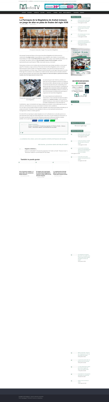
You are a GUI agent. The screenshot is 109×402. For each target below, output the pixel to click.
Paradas (82, 12)
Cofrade (55, 12)
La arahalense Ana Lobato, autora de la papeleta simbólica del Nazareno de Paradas (42, 139)
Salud (60, 12)
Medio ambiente (67, 12)
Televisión (76, 12)
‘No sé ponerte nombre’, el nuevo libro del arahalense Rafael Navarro (26, 173)
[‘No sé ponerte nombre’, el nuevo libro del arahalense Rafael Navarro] (27, 162)
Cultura (42, 12)
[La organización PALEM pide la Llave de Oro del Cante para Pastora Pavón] (61, 162)
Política (49, 12)
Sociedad (29, 12)
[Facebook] (20, 132)
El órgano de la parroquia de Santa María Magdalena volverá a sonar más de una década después (43, 173)
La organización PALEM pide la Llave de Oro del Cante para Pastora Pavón (60, 173)
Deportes (36, 12)
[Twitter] (22, 132)
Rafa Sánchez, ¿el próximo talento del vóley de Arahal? (53, 144)
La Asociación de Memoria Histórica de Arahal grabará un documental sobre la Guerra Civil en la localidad (54, 1)
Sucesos (24, 12)
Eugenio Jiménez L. (33, 24)
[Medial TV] (20, 12)
